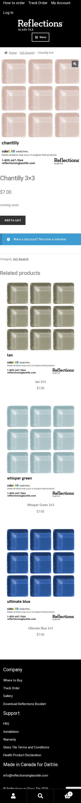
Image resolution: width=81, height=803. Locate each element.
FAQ (6, 724)
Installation (11, 732)
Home (13, 52)
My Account (60, 3)
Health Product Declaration (22, 755)
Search (40, 796)
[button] (75, 64)
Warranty (9, 739)
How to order (14, 3)
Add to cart (13, 220)
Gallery (8, 696)
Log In (8, 12)
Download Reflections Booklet (24, 704)
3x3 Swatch (27, 52)
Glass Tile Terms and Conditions (26, 747)
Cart (62, 792)
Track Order (38, 3)
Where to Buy (12, 680)
